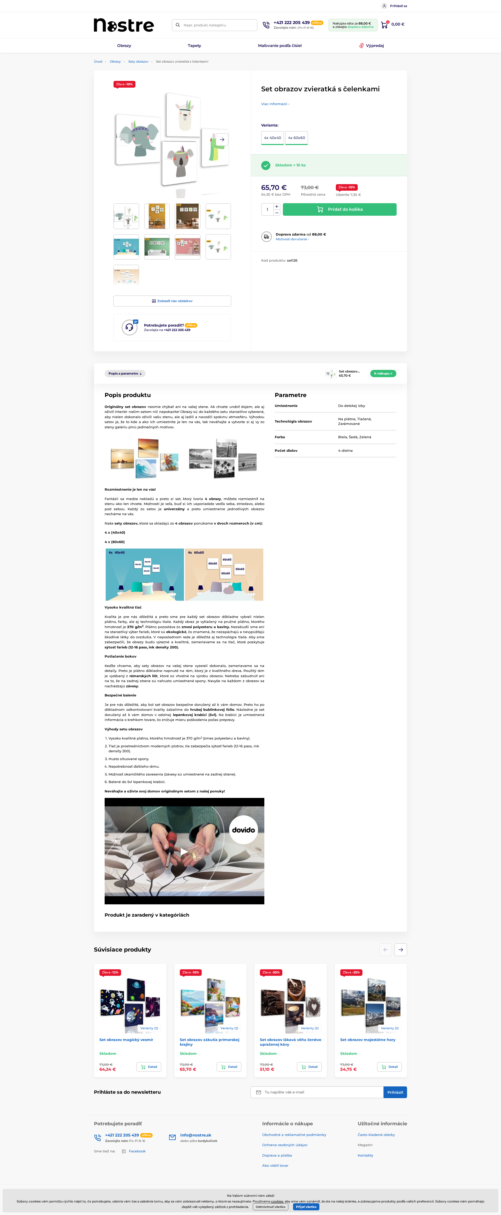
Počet (267, 209)
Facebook (137, 1151)
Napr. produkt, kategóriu (205, 25)
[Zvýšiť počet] (277, 206)
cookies (277, 1201)
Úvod (98, 61)
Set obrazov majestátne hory (367, 1039)
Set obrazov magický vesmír (126, 1039)
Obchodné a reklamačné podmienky (294, 1135)
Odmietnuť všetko (270, 1207)
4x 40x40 (272, 137)
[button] (222, 139)
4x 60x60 (296, 137)
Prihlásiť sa (398, 6)
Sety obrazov (138, 61)
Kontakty (365, 1155)
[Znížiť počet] (277, 212)
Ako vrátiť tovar (275, 1165)
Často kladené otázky (376, 1135)
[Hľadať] (178, 25)
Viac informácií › (275, 104)
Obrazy (115, 61)
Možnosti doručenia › (292, 239)
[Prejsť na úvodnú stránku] (124, 25)
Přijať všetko (306, 1207)
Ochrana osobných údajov (284, 1145)
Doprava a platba (277, 1155)
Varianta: (269, 125)
